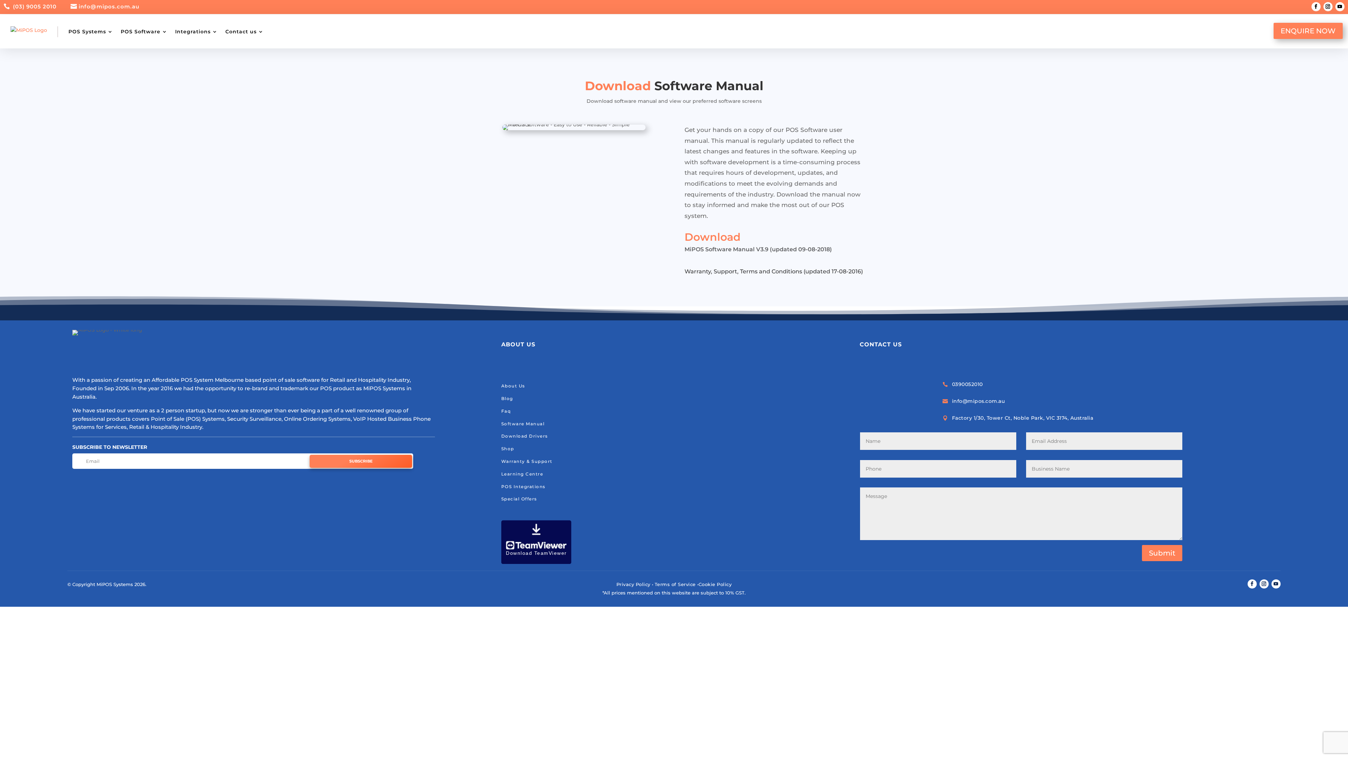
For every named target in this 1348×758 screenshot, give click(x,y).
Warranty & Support (527, 461)
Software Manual (523, 423)
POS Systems (87, 31)
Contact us (241, 31)
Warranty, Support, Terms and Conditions (743, 271)
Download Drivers (524, 436)
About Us (513, 385)
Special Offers (519, 498)
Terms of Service (675, 584)
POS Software (140, 31)
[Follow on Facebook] (1316, 6)
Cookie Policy (715, 584)
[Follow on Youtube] (1339, 6)
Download (713, 237)
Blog (507, 398)
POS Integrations (523, 486)
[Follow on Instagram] (1328, 6)
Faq (506, 411)
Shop (507, 448)
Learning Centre (522, 474)
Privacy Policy (633, 584)
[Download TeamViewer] (536, 562)
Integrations (193, 31)
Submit (1162, 553)
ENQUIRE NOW (1308, 31)
